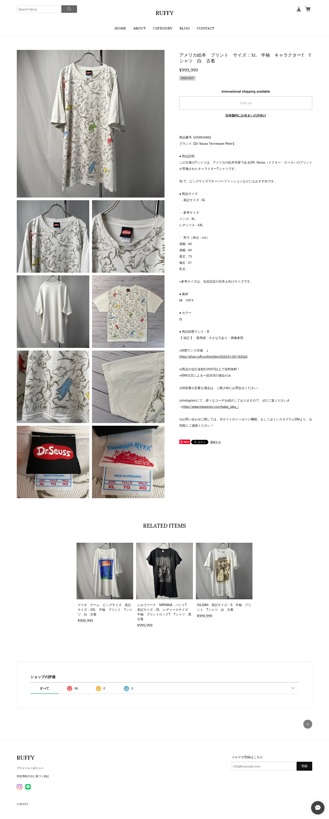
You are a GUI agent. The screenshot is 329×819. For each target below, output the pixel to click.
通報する (215, 442)
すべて (44, 688)
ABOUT (139, 28)
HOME (120, 28)
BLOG (184, 28)
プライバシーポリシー (30, 768)
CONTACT (205, 28)
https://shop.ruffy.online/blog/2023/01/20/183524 (213, 356)
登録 (304, 766)
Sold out (246, 103)
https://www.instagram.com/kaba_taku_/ (210, 406)
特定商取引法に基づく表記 (33, 776)
